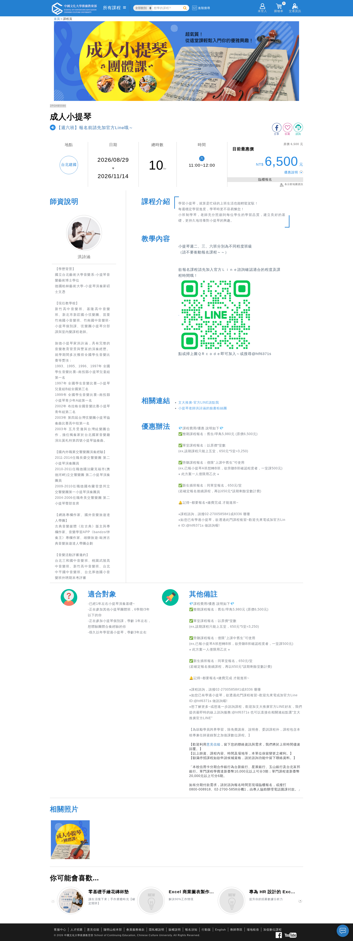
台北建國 (69, 165)
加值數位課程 (272, 929)
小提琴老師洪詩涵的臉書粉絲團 (202, 408)
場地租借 (253, 929)
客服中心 (60, 929)
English (220, 929)
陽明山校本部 (113, 929)
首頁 (57, 18)
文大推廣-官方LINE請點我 (198, 402)
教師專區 (236, 929)
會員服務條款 (135, 929)
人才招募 (76, 929)
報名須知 (191, 929)
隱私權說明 (156, 929)
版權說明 (175, 929)
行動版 (206, 929)
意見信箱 (213, 744)
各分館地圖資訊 (294, 184)
